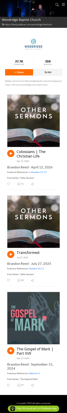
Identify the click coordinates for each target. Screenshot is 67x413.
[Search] (57, 4)
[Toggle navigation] (63, 4)
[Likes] (8, 184)
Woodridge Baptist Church (21, 20)
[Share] (32, 184)
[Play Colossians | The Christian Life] (10, 153)
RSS (49, 72)
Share (20, 72)
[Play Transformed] (10, 254)
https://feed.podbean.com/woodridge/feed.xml (28, 24)
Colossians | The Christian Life (31, 153)
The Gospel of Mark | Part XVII (35, 351)
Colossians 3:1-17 (38, 172)
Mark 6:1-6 (34, 373)
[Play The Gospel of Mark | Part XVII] (10, 350)
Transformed (28, 252)
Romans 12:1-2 (36, 268)
